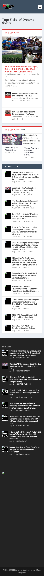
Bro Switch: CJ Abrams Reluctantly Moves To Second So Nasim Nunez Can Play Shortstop (25, 289)
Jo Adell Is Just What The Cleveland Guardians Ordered (23, 327)
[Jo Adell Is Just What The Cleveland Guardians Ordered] (8, 328)
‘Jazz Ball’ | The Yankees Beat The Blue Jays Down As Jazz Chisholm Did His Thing (24, 190)
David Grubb (11, 74)
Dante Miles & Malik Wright (23, 98)
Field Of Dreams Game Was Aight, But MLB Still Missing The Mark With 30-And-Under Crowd (21, 69)
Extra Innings (27, 236)
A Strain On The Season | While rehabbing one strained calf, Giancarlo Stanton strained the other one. (24, 230)
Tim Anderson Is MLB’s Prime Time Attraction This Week (23, 113)
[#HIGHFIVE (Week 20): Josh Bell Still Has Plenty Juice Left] (8, 317)
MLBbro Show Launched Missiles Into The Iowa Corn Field (25, 95)
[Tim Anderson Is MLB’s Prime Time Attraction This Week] (8, 113)
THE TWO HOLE (28, 208)
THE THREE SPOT (28, 221)
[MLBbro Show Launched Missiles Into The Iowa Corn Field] (8, 95)
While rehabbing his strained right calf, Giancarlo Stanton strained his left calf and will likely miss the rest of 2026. (25, 246)
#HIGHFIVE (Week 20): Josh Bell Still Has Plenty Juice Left (24, 316)
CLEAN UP (26, 267)
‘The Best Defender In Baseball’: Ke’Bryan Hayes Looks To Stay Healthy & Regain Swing (25, 203)
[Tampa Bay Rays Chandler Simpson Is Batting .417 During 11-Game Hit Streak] (32, 139)
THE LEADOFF (32, 74)
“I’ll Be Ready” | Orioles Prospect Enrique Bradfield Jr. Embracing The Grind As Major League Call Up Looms (25, 303)
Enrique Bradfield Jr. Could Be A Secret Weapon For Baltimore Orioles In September (24, 275)
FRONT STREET (28, 182)
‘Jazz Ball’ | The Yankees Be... (12, 149)
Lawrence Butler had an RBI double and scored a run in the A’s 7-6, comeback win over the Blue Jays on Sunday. (25, 176)
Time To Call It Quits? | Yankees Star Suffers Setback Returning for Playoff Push (25, 216)
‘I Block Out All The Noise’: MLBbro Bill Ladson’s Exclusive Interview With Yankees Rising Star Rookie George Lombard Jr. (24, 261)
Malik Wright (18, 116)
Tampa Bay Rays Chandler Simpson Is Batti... (31, 151)
